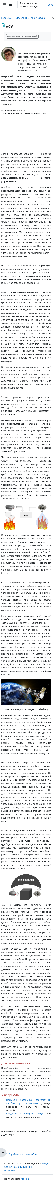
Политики (10, 1170)
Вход (50, 4)
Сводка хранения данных (18, 1166)
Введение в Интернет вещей (25, 1113)
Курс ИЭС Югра (6, 17)
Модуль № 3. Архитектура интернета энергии (32, 17)
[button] (12, 4)
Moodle (25, 1178)
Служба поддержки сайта (22, 1154)
